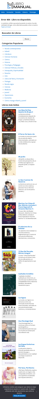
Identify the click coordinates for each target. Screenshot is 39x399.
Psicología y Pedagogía (12, 65)
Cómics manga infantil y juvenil (15, 101)
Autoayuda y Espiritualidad (14, 70)
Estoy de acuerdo (19, 396)
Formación (10, 12)
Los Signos (22, 298)
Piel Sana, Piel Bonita (26, 368)
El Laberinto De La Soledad (25, 227)
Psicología (33, 12)
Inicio (3, 12)
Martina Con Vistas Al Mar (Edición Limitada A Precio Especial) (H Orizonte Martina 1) (27, 206)
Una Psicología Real (25, 321)
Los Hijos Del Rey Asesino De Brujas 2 (25, 111)
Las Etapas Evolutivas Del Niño (26, 345)
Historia (25, 12)
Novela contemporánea (13, 49)
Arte (6, 76)
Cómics (7, 59)
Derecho (17, 12)
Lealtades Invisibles (25, 274)
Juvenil (7, 92)
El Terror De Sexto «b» (26, 134)
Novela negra (9, 84)
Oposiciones (9, 95)
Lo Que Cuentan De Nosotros (25, 181)
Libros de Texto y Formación (14, 79)
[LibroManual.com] (19, 5)
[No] (37, 392)
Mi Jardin (21, 157)
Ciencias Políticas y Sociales (14, 68)
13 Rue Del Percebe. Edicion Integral (25, 252)
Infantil (7, 51)
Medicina (8, 90)
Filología (7, 81)
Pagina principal (6, 27)
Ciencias (7, 87)
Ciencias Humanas (11, 57)
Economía (8, 98)
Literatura (8, 54)
